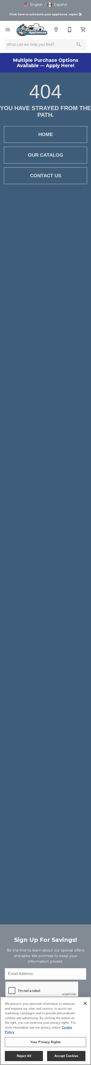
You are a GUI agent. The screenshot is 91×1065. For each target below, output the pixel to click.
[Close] (85, 1003)
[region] (45, 1031)
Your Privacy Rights (45, 1042)
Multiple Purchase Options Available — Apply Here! (45, 62)
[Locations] (56, 29)
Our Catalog (45, 155)
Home (45, 134)
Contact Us (45, 175)
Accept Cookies (66, 1056)
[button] (33, 4)
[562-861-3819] (69, 29)
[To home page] (32, 29)
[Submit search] (79, 44)
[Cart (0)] (83, 29)
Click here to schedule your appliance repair (44, 14)
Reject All (24, 1056)
